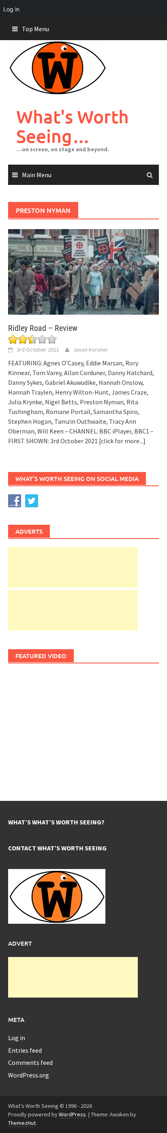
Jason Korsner (90, 349)
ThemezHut (22, 1123)
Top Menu (35, 29)
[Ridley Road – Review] (83, 271)
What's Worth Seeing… (72, 126)
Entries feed (25, 1050)
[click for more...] (122, 441)
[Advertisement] (73, 567)
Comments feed (30, 1062)
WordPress (72, 1114)
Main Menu (36, 175)
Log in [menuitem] (11, 9)
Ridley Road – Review (42, 328)
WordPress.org (28, 1075)
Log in (16, 1038)
